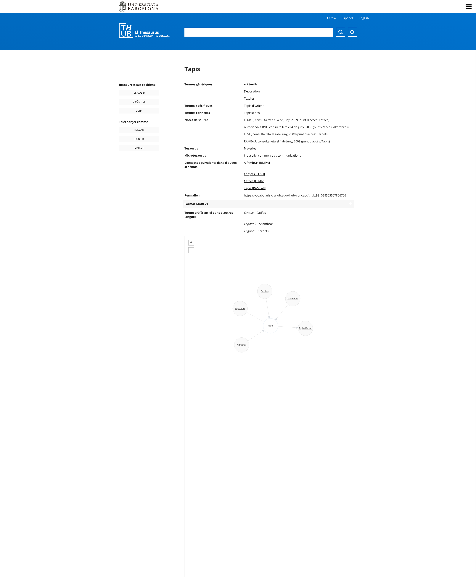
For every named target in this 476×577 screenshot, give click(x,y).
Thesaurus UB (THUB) (144, 30)
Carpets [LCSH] (254, 174)
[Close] (468, 6)
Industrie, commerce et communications (272, 155)
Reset (352, 32)
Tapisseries (252, 113)
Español (347, 18)
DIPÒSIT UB (139, 101)
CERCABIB (139, 92)
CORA (139, 110)
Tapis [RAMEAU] (255, 188)
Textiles (249, 98)
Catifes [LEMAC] (255, 181)
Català (331, 18)
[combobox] (258, 32)
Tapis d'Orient (254, 106)
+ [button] (191, 242)
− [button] (191, 249)
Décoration (252, 91)
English (364, 18)
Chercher (340, 32)
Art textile (251, 84)
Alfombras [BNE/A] (257, 163)
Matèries (250, 148)
